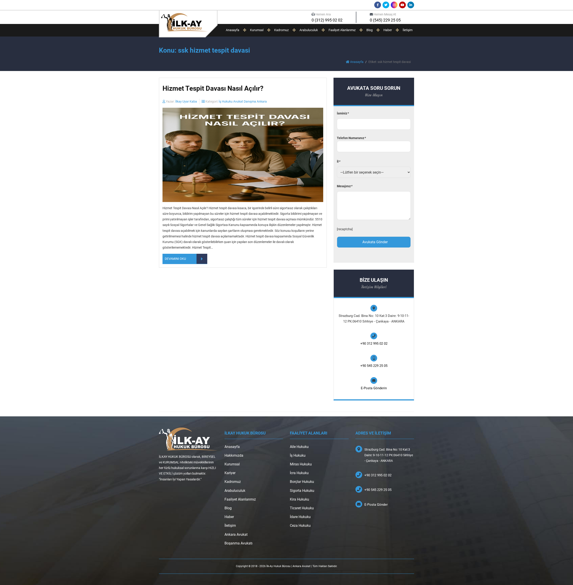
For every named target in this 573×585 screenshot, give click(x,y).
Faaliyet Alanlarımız (342, 30)
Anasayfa (232, 30)
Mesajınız (344, 186)
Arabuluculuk (308, 30)
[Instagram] (394, 5)
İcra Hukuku (299, 473)
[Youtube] (402, 5)
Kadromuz (281, 30)
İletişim (408, 30)
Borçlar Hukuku (302, 482)
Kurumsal (256, 30)
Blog (369, 30)
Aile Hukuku (299, 447)
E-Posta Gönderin (374, 388)
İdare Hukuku (300, 517)
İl (338, 161)
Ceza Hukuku (300, 525)
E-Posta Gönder (376, 505)
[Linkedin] (410, 5)
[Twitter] (386, 5)
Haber (387, 30)
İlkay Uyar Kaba (186, 101)
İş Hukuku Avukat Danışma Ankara (243, 101)
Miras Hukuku (301, 464)
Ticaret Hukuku (302, 508)
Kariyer (229, 473)
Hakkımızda (233, 455)
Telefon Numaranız (351, 138)
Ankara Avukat (236, 534)
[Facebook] (377, 5)
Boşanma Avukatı (238, 543)
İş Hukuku (298, 455)
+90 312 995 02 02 (373, 344)
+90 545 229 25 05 (373, 366)
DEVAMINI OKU (175, 258)
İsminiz (343, 113)
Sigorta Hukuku (302, 490)
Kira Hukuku (299, 499)
